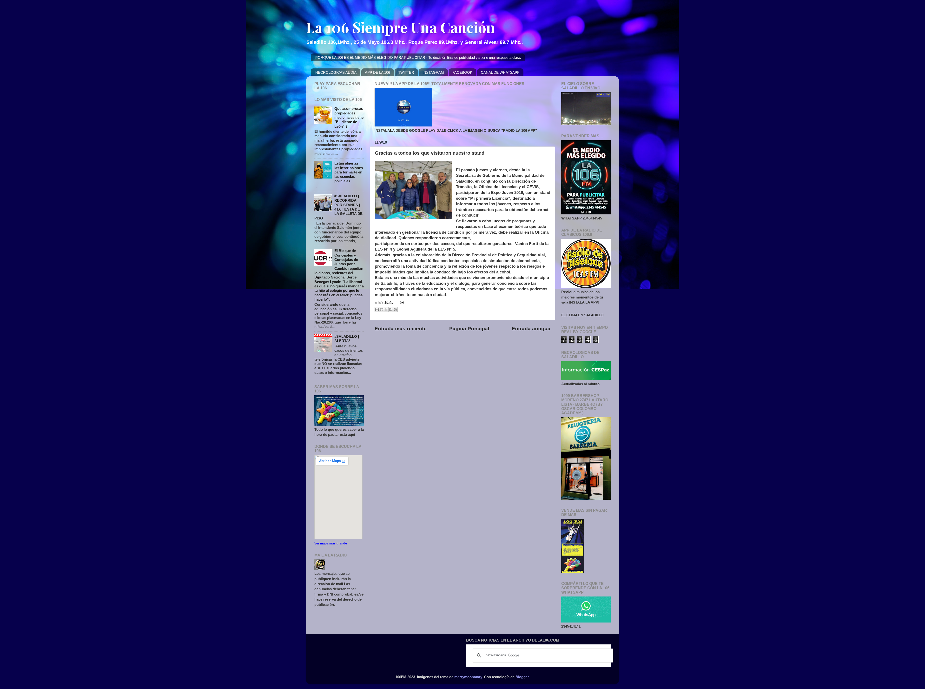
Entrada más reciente (401, 328)
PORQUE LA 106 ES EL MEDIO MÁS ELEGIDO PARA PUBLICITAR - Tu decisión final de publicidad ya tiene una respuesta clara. (418, 57)
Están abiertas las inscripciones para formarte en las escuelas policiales (348, 172)
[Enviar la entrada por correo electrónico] (401, 302)
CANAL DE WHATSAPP (500, 72)
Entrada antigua (531, 328)
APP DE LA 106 (377, 72)
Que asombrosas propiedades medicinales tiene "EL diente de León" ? (348, 117)
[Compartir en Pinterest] (395, 309)
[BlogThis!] (381, 309)
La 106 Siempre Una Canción (400, 27)
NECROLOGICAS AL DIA (336, 72)
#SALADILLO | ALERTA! (346, 338)
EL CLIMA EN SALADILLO (582, 315)
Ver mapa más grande (330, 543)
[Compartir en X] (386, 309)
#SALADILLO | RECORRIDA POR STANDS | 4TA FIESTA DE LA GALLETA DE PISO (338, 207)
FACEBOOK (462, 72)
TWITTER (406, 72)
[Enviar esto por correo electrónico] (377, 309)
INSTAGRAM (433, 72)
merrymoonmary (468, 677)
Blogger (522, 677)
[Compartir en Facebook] (390, 309)
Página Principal (469, 328)
